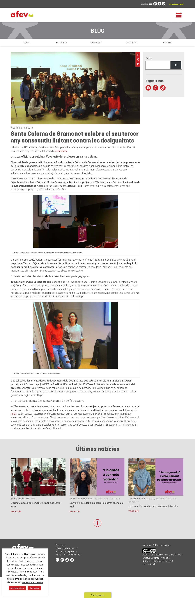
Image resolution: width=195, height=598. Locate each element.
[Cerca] (175, 65)
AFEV (13, 413)
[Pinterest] (137, 63)
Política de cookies (161, 545)
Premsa (167, 42)
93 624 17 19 (62, 554)
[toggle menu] (178, 15)
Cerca (148, 58)
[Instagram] (163, 3)
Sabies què (96, 42)
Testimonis (131, 42)
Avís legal (146, 545)
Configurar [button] (34, 588)
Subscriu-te (97, 595)
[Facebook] (159, 3)
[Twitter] (137, 59)
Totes (27, 42)
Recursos (61, 42)
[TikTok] (155, 3)
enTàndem (61, 151)
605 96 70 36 (75, 554)
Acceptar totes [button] (17, 588)
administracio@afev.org (67, 551)
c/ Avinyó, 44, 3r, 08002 (67, 548)
